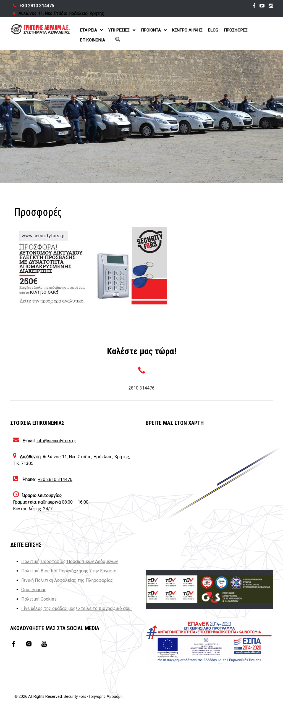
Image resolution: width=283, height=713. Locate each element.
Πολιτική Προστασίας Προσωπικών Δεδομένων (69, 561)
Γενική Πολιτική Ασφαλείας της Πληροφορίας (67, 580)
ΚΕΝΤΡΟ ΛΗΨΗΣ (187, 30)
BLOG (213, 30)
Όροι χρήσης (33, 589)
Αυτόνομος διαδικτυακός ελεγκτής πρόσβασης (213, 251)
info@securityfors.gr (56, 440)
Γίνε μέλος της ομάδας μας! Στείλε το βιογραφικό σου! (76, 608)
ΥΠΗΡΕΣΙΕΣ (119, 30)
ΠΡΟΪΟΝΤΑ (151, 30)
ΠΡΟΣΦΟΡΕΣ (236, 30)
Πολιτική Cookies (39, 599)
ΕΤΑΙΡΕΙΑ (88, 30)
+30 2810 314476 (37, 5)
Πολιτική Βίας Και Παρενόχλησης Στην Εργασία (68, 570)
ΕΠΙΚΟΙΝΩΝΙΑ (92, 40)
